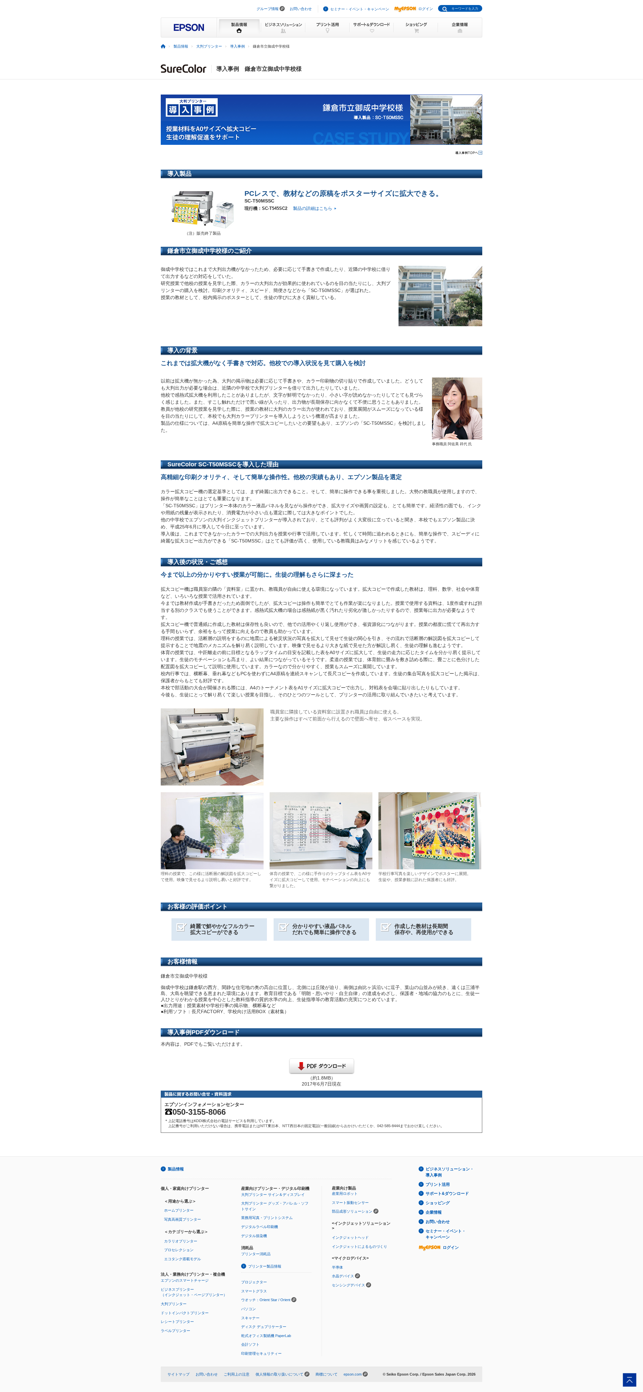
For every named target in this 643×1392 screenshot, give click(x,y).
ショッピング (438, 1203)
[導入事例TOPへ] (468, 153)
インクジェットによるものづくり (359, 1246)
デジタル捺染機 (254, 1236)
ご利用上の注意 (236, 1374)
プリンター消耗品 (256, 1254)
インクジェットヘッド (350, 1237)
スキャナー (250, 1318)
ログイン (425, 9)
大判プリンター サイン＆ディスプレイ (273, 1195)
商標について (326, 1374)
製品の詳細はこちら (312, 208)
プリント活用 (438, 1184)
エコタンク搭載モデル (182, 1259)
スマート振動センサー (350, 1203)
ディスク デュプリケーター (263, 1327)
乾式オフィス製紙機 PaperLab (266, 1336)
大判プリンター (209, 46)
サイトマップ (178, 1374)
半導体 (337, 1267)
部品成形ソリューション (352, 1211)
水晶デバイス (343, 1276)
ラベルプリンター (175, 1331)
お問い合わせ (301, 9)
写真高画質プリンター (182, 1219)
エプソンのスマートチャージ (185, 1280)
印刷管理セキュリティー (261, 1353)
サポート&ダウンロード (447, 1193)
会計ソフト (250, 1344)
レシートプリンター (177, 1322)
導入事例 (237, 46)
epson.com (353, 1374)
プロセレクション (179, 1250)
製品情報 (180, 46)
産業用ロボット (345, 1194)
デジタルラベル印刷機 (259, 1227)
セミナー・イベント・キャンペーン (359, 9)
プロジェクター (254, 1282)
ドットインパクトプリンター (185, 1313)
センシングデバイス (348, 1285)
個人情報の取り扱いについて (279, 1374)
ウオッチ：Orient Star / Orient (265, 1300)
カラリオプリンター (180, 1241)
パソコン (248, 1309)
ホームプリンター (179, 1210)
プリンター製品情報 (264, 1266)
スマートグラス (254, 1291)
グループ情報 (268, 9)
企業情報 (434, 1212)
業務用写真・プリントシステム (267, 1218)
